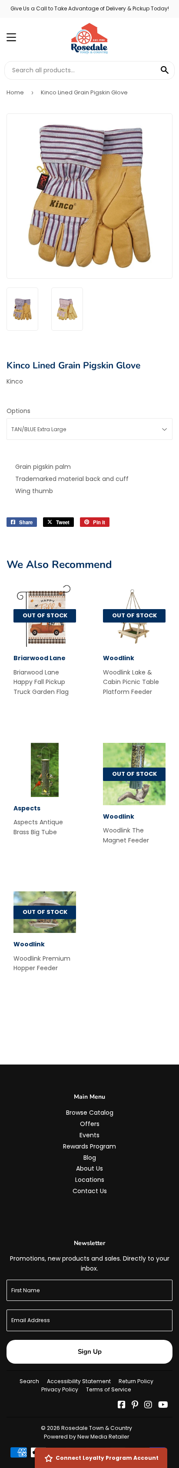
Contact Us (90, 1191)
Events (89, 1135)
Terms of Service (108, 1389)
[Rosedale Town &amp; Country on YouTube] (163, 1405)
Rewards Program (89, 1146)
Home (15, 92)
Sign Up (90, 1351)
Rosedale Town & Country (96, 1428)
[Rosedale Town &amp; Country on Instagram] (148, 1405)
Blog (89, 1157)
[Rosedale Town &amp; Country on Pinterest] (135, 1405)
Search (29, 1381)
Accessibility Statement (79, 1381)
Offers (89, 1124)
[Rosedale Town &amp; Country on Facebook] (122, 1405)
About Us (89, 1168)
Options (18, 411)
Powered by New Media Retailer (86, 1436)
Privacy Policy (59, 1389)
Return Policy (136, 1381)
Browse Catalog (89, 1112)
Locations (89, 1179)
